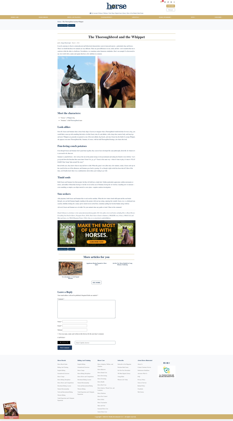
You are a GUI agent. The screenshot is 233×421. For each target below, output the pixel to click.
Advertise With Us (142, 373)
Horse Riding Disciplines (64, 379)
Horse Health (101, 382)
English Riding (61, 370)
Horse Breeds (43, 17)
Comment (61, 299)
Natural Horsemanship (63, 389)
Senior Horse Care (102, 412)
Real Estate (140, 13)
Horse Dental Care (102, 372)
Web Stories (141, 392)
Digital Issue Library (120, 13)
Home (59, 22)
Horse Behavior (102, 369)
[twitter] (168, 2)
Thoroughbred (75, 120)
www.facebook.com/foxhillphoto (101, 218)
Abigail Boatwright (66, 43)
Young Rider (121, 376)
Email (60, 326)
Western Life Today (123, 379)
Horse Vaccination (102, 402)
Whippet (69, 118)
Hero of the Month (132, 13)
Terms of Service (142, 383)
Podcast (100, 13)
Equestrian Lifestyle (62, 25)
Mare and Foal (101, 405)
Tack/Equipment (106, 17)
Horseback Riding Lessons (64, 386)
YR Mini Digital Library (124, 373)
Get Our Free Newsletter (124, 370)
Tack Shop (111, 13)
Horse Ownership (165, 17)
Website (60, 330)
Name (60, 321)
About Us (140, 364)
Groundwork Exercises (63, 373)
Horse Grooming (102, 379)
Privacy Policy (141, 379)
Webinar (105, 13)
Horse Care (14, 17)
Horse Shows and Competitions (66, 383)
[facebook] (165, 2)
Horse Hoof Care (102, 385)
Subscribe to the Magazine (124, 364)
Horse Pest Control (102, 396)
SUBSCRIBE (218, 17)
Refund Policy (141, 386)
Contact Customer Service (144, 367)
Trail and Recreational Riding (65, 392)
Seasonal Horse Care (103, 409)
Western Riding (61, 395)
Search (171, 10)
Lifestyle (135, 17)
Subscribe (170, 6)
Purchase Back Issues (123, 367)
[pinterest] (171, 2)
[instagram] (174, 2)
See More (96, 282)
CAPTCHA (61, 337)
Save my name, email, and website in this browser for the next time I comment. (81, 334)
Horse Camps (61, 376)
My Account (94, 13)
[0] (161, 2)
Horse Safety (101, 399)
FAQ (139, 376)
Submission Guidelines (143, 370)
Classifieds (140, 389)
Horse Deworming (102, 375)
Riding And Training (63, 367)
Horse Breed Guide (62, 364)
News (192, 17)
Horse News (71, 25)
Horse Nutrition (102, 393)
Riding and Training (74, 17)
